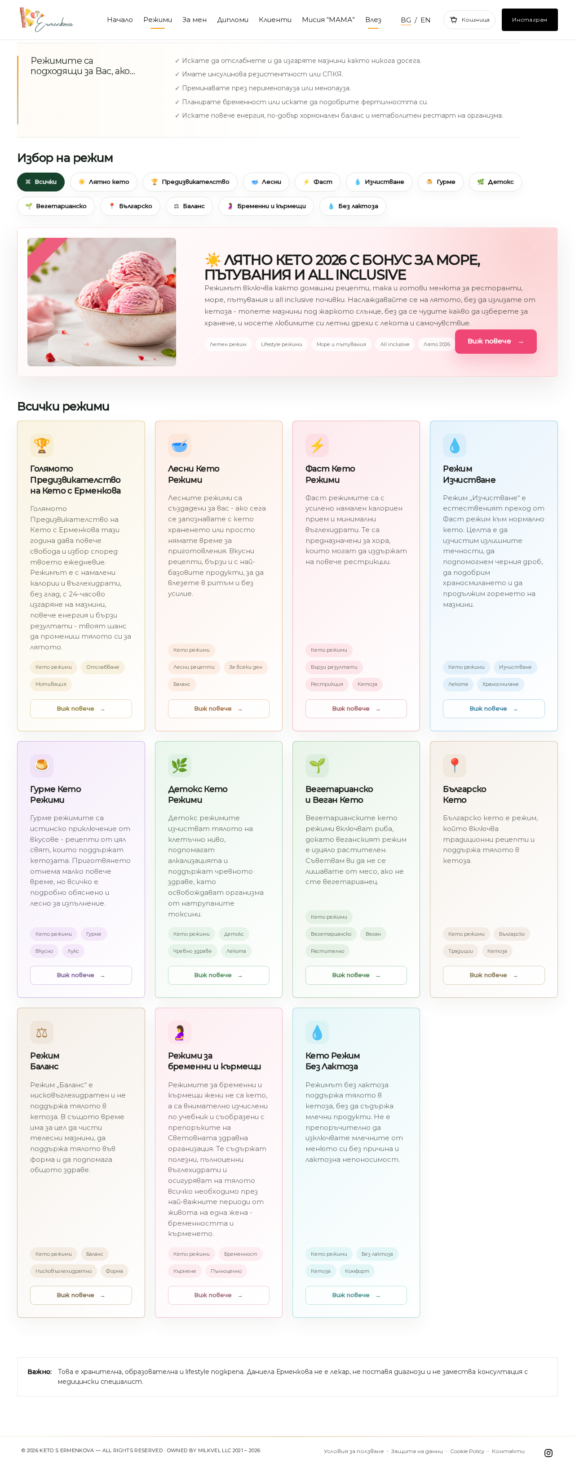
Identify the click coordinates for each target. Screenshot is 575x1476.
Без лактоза (352, 205)
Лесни (266, 181)
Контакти (508, 1451)
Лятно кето (103, 181)
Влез (373, 19)
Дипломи (232, 19)
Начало (120, 19)
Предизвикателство (190, 181)
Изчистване (379, 181)
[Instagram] (546, 1453)
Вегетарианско (56, 205)
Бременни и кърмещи (266, 205)
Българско (130, 205)
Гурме (441, 181)
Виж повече (496, 341)
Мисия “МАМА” (328, 19)
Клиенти (275, 19)
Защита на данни (417, 1451)
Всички (41, 181)
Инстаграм (529, 19)
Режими (157, 19)
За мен (194, 19)
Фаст (317, 181)
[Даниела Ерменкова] (55, 20)
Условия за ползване (354, 1451)
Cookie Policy (467, 1451)
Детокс (495, 181)
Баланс (189, 205)
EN (425, 20)
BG (406, 20)
